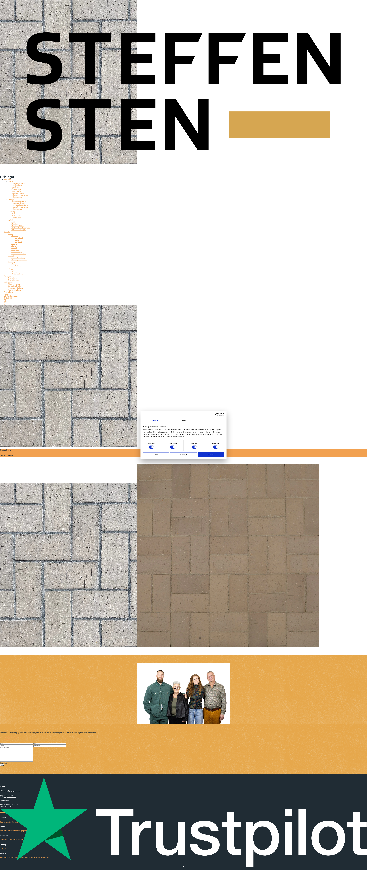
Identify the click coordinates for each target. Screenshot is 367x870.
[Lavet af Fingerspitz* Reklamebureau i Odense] (183, 867)
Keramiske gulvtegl (18, 204)
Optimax (14, 224)
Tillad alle (211, 455)
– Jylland (18, 242)
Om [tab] (212, 420)
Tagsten (10, 220)
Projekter (7, 232)
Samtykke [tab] (155, 420)
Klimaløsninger (16, 252)
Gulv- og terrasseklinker (19, 206)
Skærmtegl (11, 212)
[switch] (172, 447)
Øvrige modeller (17, 274)
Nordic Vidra (16, 216)
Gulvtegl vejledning (14, 286)
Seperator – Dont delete (19, 196)
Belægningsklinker (17, 184)
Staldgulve (15, 250)
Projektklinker (16, 192)
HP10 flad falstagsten (18, 230)
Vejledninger (8, 282)
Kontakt (6, 294)
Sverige (14, 244)
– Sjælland (19, 238)
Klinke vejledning (14, 284)
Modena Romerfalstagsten (20, 228)
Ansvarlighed (8, 292)
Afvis (156, 455)
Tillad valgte (183, 455)
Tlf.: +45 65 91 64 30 (176, 729)
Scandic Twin (16, 218)
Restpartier (7, 276)
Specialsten (15, 188)
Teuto (13, 222)
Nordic (13, 214)
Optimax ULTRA (17, 226)
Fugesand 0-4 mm (17, 194)
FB (5, 300)
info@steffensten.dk (11, 296)
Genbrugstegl (16, 190)
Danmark (14, 236)
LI (4, 304)
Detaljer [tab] (183, 420)
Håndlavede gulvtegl (18, 202)
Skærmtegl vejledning (15, 288)
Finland (14, 248)
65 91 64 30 (8, 298)
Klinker (10, 182)
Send (2, 765)
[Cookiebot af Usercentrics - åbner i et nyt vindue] (216, 414)
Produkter (7, 180)
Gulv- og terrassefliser (19, 260)
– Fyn (17, 240)
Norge (13, 246)
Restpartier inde (16, 210)
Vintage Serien (16, 186)
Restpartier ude (16, 198)
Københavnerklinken (18, 254)
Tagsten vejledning (14, 290)
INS (5, 302)
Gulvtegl (11, 200)
